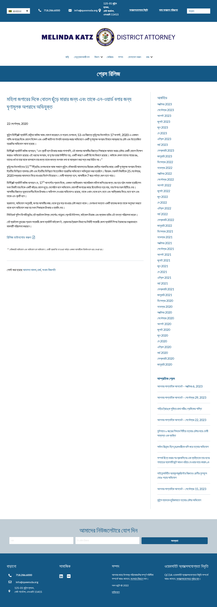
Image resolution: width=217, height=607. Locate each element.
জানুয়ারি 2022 (164, 225)
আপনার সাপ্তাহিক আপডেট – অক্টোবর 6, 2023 (179, 386)
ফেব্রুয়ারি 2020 (165, 358)
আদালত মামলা (29, 270)
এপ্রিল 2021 (164, 277)
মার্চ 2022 (162, 214)
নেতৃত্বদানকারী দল (82, 56)
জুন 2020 (162, 335)
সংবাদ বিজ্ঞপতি (49, 270)
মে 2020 (162, 341)
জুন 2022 (162, 197)
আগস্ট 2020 (164, 324)
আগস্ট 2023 (164, 116)
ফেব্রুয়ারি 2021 (165, 289)
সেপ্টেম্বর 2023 (165, 110)
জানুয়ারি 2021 (164, 295)
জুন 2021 (162, 266)
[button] (18, 11)
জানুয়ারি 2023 (164, 156)
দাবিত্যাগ (116, 592)
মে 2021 (162, 272)
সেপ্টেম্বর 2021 (165, 249)
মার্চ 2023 (162, 144)
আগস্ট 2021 (164, 254)
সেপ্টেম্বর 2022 (165, 179)
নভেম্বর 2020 (164, 306)
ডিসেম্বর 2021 (165, 231)
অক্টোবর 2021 (164, 243)
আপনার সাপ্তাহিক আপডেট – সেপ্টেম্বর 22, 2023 (181, 420)
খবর (147, 56)
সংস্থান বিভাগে (137, 578)
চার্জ (39, 270)
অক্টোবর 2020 (164, 312)
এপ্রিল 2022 (164, 208)
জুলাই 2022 (163, 191)
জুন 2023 (162, 127)
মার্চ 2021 (162, 283)
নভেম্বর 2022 (164, 168)
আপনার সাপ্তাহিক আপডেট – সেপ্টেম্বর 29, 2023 (181, 397)
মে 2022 (162, 202)
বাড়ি (67, 56)
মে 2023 (162, 133)
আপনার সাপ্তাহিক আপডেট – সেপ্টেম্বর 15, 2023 (181, 489)
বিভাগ (96, 56)
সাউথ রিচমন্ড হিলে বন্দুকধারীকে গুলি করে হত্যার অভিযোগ (183, 446)
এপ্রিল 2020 (164, 347)
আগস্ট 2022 (164, 185)
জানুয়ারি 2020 (164, 364)
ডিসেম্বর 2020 (165, 300)
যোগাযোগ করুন (134, 56)
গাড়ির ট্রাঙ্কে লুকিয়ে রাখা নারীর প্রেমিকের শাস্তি (179, 408)
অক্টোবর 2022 (164, 173)
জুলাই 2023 (163, 121)
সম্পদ (120, 56)
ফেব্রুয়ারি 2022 (165, 220)
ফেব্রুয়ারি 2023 (165, 150)
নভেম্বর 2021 (164, 237)
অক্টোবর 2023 (164, 104)
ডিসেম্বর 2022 (165, 162)
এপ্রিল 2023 (164, 139)
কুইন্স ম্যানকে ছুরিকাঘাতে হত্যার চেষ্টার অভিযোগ (179, 500)
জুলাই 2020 (163, 329)
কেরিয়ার (110, 56)
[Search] (207, 11)
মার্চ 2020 (162, 353)
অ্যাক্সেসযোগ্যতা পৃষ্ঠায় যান (187, 578)
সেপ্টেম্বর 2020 (165, 318)
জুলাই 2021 (163, 260)
